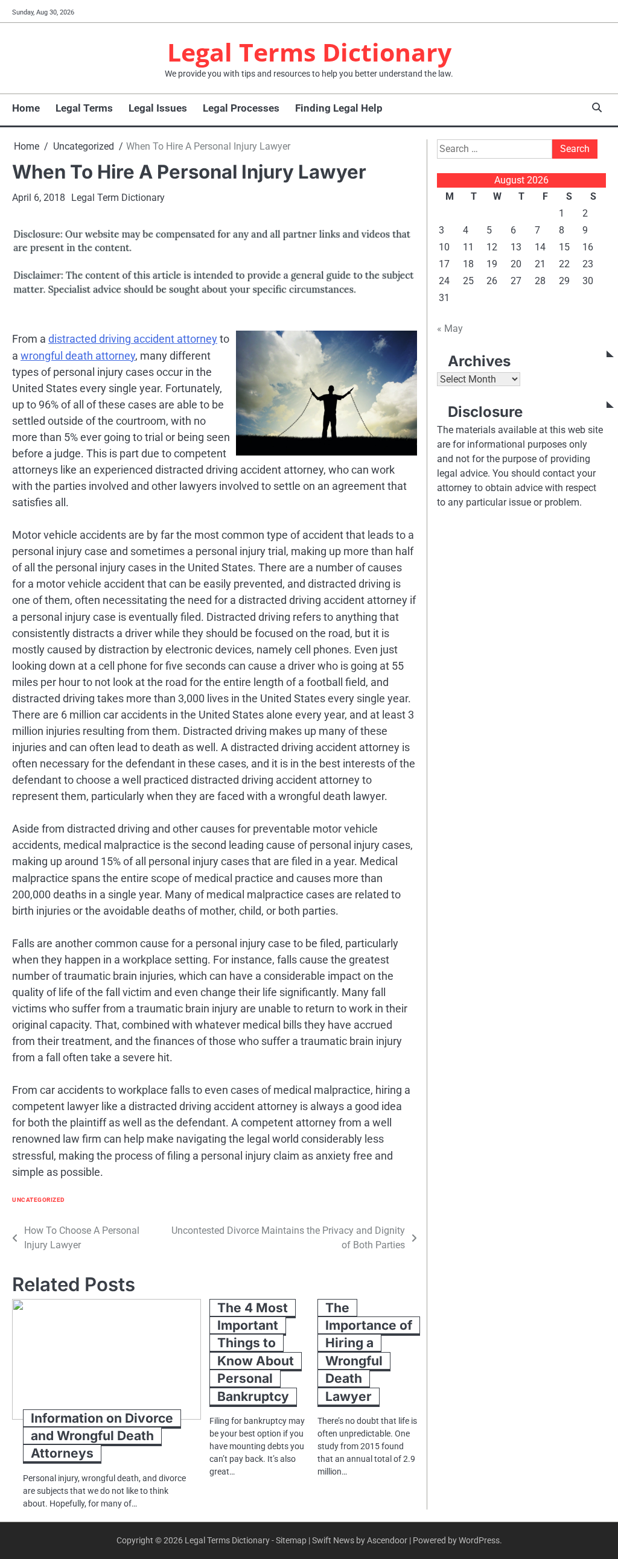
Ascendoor (387, 1540)
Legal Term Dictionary (118, 197)
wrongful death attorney (78, 355)
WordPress (479, 1540)
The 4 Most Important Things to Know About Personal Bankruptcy (255, 1352)
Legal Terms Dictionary (309, 52)
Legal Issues (158, 108)
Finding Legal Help (339, 108)
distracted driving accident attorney (132, 338)
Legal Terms (84, 108)
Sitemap (291, 1540)
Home (26, 108)
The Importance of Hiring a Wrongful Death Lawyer (368, 1352)
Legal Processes (241, 108)
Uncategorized (38, 1199)
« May (450, 328)
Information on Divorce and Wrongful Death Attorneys (102, 1436)
